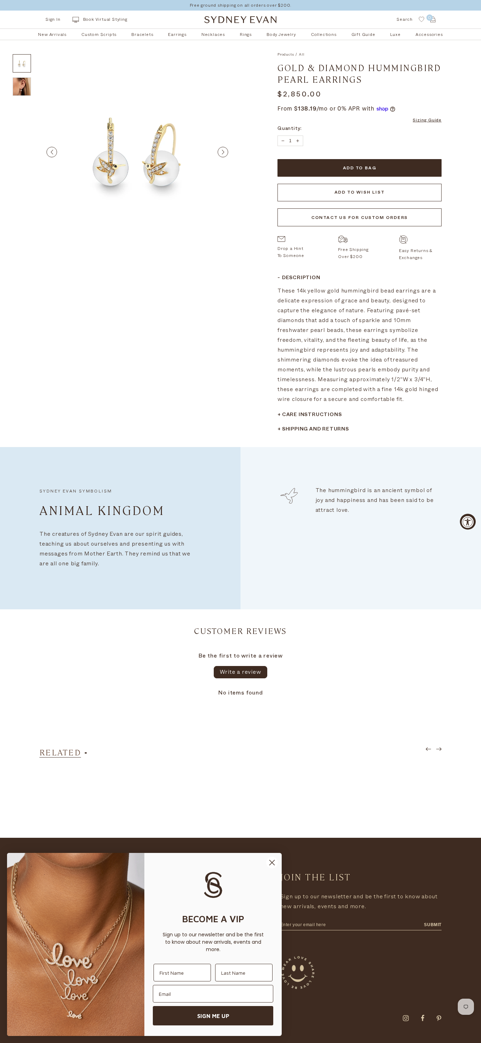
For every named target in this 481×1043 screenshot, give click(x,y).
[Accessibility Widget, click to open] (468, 521)
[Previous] (51, 152)
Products (285, 54)
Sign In (53, 19)
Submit (433, 924)
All (301, 54)
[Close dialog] (272, 862)
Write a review (240, 672)
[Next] (223, 152)
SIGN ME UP (213, 1016)
